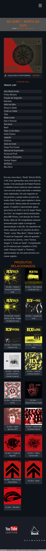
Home (14, 28)
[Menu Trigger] (40, 5)
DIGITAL (36, 75)
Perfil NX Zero (23, 82)
